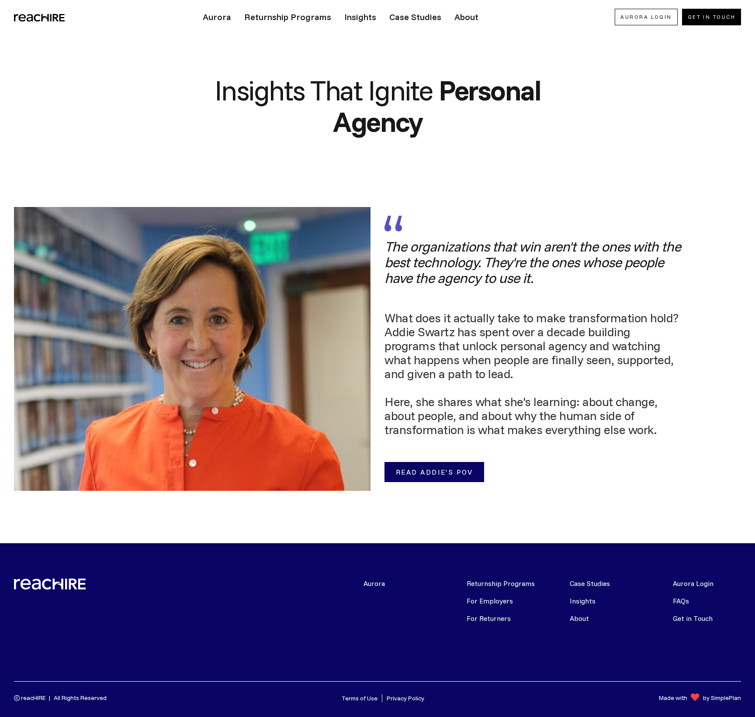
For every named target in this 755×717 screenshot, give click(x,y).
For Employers (490, 600)
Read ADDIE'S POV (434, 472)
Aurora (374, 583)
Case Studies (590, 583)
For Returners (489, 618)
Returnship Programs (501, 583)
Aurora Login (693, 583)
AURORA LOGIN (646, 17)
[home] (40, 17)
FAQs (681, 600)
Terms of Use (360, 698)
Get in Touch (693, 618)
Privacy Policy (405, 698)
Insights (583, 600)
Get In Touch (711, 17)
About (579, 618)
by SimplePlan (722, 698)
